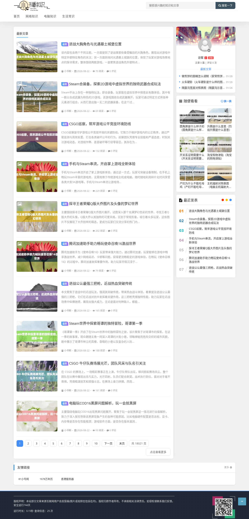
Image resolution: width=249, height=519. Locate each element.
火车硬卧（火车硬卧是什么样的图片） (205, 82)
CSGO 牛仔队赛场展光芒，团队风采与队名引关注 (104, 363)
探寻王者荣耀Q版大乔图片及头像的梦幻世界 (100, 203)
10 (95, 443)
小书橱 (67, 71)
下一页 (108, 443)
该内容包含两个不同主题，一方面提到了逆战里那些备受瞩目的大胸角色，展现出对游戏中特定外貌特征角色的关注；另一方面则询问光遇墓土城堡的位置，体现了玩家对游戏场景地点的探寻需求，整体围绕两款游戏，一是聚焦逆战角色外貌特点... (115, 57)
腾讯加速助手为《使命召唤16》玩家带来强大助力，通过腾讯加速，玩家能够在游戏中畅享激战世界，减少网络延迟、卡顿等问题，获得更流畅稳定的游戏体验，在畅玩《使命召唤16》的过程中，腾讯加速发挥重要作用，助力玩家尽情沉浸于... (115, 257)
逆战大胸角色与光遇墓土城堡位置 (92, 44)
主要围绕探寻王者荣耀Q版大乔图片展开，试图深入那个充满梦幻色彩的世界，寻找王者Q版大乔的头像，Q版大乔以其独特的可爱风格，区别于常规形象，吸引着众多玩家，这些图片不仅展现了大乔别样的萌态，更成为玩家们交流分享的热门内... (115, 217)
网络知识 (32, 16)
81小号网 (23, 479)
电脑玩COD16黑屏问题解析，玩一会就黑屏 (99, 403)
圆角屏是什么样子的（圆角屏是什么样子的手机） (192, 128)
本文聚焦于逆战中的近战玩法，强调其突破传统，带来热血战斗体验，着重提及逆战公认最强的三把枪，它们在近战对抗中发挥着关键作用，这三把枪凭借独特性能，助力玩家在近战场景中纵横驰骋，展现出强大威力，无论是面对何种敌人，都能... (115, 296)
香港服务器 (67, 479)
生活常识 (68, 16)
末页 (122, 443)
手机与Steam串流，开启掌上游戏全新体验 (98, 163)
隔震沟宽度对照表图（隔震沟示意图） (205, 88)
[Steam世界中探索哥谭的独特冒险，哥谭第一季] (37, 336)
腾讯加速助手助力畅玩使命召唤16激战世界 (99, 243)
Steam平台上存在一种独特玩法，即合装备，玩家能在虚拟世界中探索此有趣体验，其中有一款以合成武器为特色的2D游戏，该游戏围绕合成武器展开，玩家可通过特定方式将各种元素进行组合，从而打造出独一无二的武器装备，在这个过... (115, 97)
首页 (17, 16)
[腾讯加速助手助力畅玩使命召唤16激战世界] (37, 256)
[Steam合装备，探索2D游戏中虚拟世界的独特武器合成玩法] (37, 96)
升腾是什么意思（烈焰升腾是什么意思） (219, 128)
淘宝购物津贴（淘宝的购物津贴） (219, 156)
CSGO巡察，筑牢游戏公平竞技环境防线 (96, 123)
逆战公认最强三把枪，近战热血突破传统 (97, 283)
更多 (226, 467)
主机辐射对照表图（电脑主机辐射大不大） (219, 185)
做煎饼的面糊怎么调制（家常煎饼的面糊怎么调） (212, 76)
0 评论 (113, 71)
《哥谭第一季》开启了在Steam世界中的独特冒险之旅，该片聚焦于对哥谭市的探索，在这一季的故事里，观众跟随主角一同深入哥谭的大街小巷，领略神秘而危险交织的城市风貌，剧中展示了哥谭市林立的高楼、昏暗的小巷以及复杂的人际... (115, 336)
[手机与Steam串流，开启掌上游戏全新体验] (37, 176)
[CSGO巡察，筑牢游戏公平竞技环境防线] (37, 136)
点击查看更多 (158, 452)
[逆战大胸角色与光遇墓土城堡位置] (37, 56)
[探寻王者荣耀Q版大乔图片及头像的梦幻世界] (37, 216)
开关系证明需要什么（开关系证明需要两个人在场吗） (192, 156)
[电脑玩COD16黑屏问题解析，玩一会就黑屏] (37, 416)
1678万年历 (46, 479)
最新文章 (22, 33)
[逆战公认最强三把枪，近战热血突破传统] (37, 296)
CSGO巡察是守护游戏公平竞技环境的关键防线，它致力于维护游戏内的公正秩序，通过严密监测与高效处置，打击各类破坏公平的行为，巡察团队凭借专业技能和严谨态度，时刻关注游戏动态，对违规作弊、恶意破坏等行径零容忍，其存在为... (115, 137)
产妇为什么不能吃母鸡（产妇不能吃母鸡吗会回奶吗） (192, 185)
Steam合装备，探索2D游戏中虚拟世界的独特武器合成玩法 (111, 84)
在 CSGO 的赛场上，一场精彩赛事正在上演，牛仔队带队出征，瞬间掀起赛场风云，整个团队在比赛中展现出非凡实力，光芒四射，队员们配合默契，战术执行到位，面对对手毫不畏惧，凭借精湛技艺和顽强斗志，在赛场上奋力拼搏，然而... (115, 376)
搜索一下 (227, 5)
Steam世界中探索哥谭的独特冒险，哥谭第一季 (102, 323)
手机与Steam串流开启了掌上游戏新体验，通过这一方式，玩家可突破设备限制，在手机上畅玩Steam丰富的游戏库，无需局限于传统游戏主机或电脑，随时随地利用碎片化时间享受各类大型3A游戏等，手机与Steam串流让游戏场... (115, 177)
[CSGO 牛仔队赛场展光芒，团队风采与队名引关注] (37, 376)
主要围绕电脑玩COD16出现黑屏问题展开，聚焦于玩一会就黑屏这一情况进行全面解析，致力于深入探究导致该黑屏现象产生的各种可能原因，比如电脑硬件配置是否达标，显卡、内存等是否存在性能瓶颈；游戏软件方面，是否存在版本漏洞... (115, 416)
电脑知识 (50, 16)
